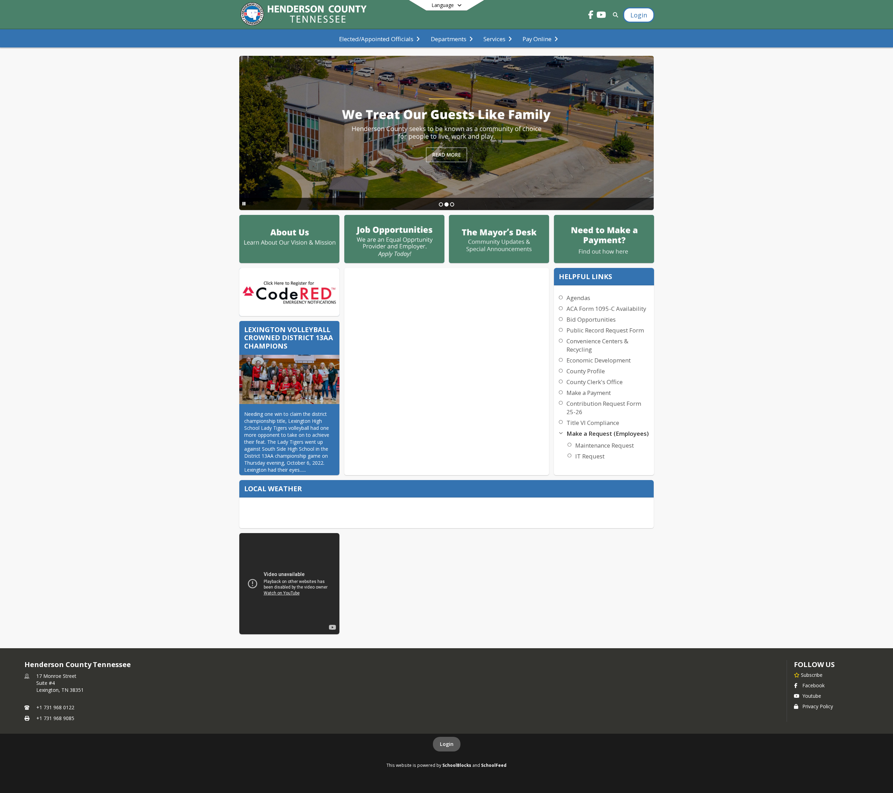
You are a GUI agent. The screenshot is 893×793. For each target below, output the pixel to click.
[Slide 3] (452, 204)
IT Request (590, 456)
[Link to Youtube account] (601, 16)
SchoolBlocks (456, 765)
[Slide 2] (446, 204)
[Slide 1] (441, 204)
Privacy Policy (817, 706)
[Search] (614, 15)
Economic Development (598, 360)
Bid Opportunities (591, 319)
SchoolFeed (493, 765)
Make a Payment (588, 393)
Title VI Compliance (592, 423)
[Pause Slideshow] (244, 203)
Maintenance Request (604, 445)
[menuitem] (379, 38)
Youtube (811, 696)
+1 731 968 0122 (55, 707)
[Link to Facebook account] (591, 16)
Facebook (813, 685)
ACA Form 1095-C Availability (606, 309)
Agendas (578, 298)
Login (446, 744)
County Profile (585, 371)
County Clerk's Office (594, 382)
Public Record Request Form (605, 330)
